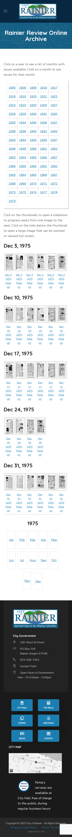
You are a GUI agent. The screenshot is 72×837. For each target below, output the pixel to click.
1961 (43, 166)
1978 (54, 192)
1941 (43, 131)
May (54, 540)
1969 (22, 183)
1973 (12, 192)
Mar (32, 540)
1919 (22, 96)
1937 (54, 122)
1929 (22, 114)
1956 (43, 157)
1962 (54, 166)
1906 (22, 87)
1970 (33, 183)
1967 (54, 175)
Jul (22, 560)
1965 (33, 175)
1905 (12, 87)
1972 (54, 183)
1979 (12, 201)
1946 (43, 140)
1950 (33, 148)
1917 (54, 87)
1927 (54, 105)
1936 (43, 122)
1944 (22, 140)
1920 (33, 96)
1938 (12, 131)
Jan (11, 540)
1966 (43, 175)
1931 (43, 114)
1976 (33, 192)
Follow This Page (51, 827)
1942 (54, 131)
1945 (33, 140)
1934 (22, 122)
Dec (38, 581)
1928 (12, 114)
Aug (33, 560)
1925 (33, 105)
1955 (33, 157)
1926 (43, 105)
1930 (33, 114)
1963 (12, 175)
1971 (43, 183)
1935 (33, 122)
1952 (54, 148)
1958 (12, 166)
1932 (54, 114)
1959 (22, 166)
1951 (43, 148)
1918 (12, 96)
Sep (43, 560)
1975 (22, 192)
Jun (11, 560)
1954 (22, 157)
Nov (27, 581)
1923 (12, 105)
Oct (54, 560)
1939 (22, 131)
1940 (33, 131)
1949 (22, 148)
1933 (12, 122)
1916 (43, 87)
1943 (12, 140)
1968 (12, 183)
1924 (22, 105)
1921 (43, 96)
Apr (43, 540)
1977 (43, 192)
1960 (33, 166)
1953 (12, 157)
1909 (33, 87)
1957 (54, 157)
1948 (12, 148)
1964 (22, 175)
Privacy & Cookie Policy (23, 827)
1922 (54, 96)
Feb (22, 540)
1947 (54, 140)
